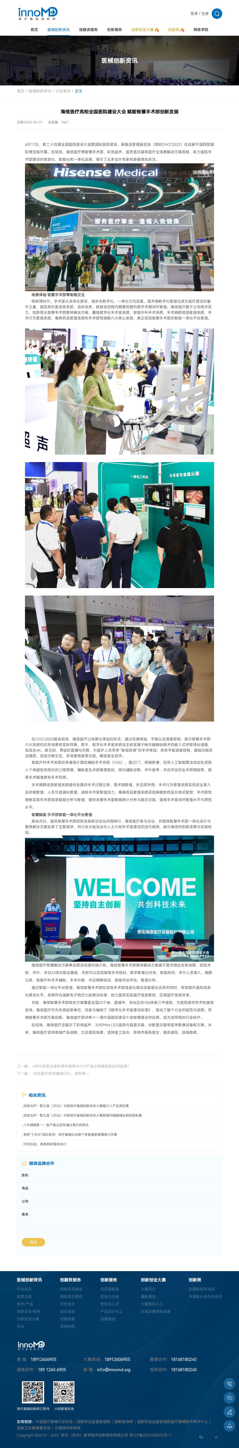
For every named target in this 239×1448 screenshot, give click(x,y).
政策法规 (24, 1296)
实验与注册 (109, 1296)
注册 (205, 13)
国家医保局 (123, 1422)
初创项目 (67, 1304)
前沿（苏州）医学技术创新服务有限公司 (94, 1435)
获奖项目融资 (71, 1289)
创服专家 (67, 1319)
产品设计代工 (111, 1311)
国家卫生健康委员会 (33, 1428)
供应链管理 (109, 1289)
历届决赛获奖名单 (156, 1311)
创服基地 (107, 1319)
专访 (20, 1326)
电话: (25, 1188)
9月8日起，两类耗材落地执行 (44, 1144)
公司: (25, 1201)
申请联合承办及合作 (205, 1296)
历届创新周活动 (202, 1289)
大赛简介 (148, 1289)
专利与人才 (109, 1304)
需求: (25, 1214)
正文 (78, 91)
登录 (194, 13)
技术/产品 (25, 1304)
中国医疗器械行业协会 (54, 1422)
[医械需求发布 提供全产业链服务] (229, 1412)
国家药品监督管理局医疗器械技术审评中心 (172, 1422)
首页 (20, 91)
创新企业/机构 (29, 1311)
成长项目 (67, 1311)
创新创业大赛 (28, 1319)
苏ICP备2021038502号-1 (150, 1435)
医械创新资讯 (40, 91)
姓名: (25, 1175)
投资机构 (67, 1326)
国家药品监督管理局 (93, 1422)
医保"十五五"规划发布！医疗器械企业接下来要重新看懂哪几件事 (70, 1134)
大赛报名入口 (152, 1304)
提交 (33, 1242)
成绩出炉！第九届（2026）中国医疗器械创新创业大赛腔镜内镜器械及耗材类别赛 (82, 1115)
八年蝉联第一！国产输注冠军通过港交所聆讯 (56, 1125)
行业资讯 (63, 91)
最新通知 (148, 1296)
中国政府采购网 (67, 1428)
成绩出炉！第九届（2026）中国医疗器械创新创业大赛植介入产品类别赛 (76, 1106)
